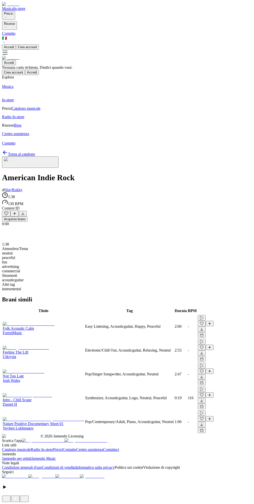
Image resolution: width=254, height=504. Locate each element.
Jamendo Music (43, 458)
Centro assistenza (89, 449)
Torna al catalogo (21, 154)
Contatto (8, 33)
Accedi (9, 47)
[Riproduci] (202, 318)
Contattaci (111, 449)
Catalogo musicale (16, 449)
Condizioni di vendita (59, 467)
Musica (7, 8)
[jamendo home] (10, 4)
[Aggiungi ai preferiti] (6, 213)
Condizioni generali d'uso (22, 467)
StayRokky (14, 190)
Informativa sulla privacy (95, 467)
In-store (19, 8)
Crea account (27, 47)
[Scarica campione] (23, 213)
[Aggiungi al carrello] (202, 335)
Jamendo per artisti (16, 458)
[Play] (30, 162)
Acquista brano (15, 219)
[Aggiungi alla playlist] (14, 213)
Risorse (9, 24)
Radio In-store (42, 449)
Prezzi (8, 13)
